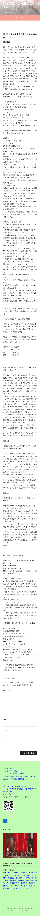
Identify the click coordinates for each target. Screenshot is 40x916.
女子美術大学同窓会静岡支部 (13, 773)
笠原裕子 (17, 875)
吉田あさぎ (17, 888)
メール (5, 730)
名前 (4, 719)
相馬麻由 (13, 880)
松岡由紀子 (7, 888)
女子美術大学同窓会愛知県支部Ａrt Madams (19, 776)
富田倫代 (24, 883)
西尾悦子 (6, 886)
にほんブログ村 (8, 794)
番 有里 (24, 886)
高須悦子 (21, 880)
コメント (7, 690)
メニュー (21, 17)
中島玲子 (32, 883)
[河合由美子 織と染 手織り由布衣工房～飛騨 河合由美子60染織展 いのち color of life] (20, 845)
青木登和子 (7, 873)
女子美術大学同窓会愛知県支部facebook (17, 779)
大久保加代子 (8, 875)
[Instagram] (5, 821)
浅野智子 (16, 873)
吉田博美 (25, 888)
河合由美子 (26, 875)
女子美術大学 (8, 768)
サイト (5, 741)
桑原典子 (11, 878)
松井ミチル (33, 886)
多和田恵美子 (14, 883)
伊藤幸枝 (24, 873)
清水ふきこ (30, 878)
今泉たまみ (33, 873)
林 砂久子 (15, 886)
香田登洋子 (20, 878)
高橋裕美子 (30, 880)
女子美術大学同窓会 (10, 771)
